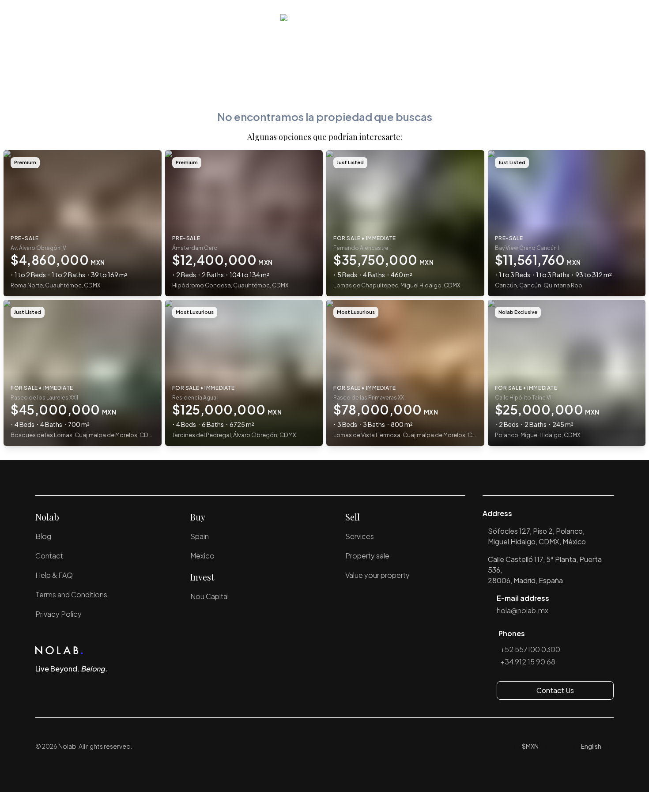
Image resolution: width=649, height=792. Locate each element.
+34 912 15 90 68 (527, 661)
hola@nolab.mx (522, 610)
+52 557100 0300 (530, 649)
